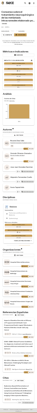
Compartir (7, 35)
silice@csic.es (18, 411)
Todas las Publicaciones (23, 241)
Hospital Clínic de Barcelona (19, 262)
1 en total (12, 100)
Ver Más (4, 23)
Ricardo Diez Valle (16, 42)
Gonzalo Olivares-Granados (21, 153)
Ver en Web (20, 35)
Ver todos (18, 135)
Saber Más (18, 55)
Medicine (13, 207)
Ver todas (18, 255)
